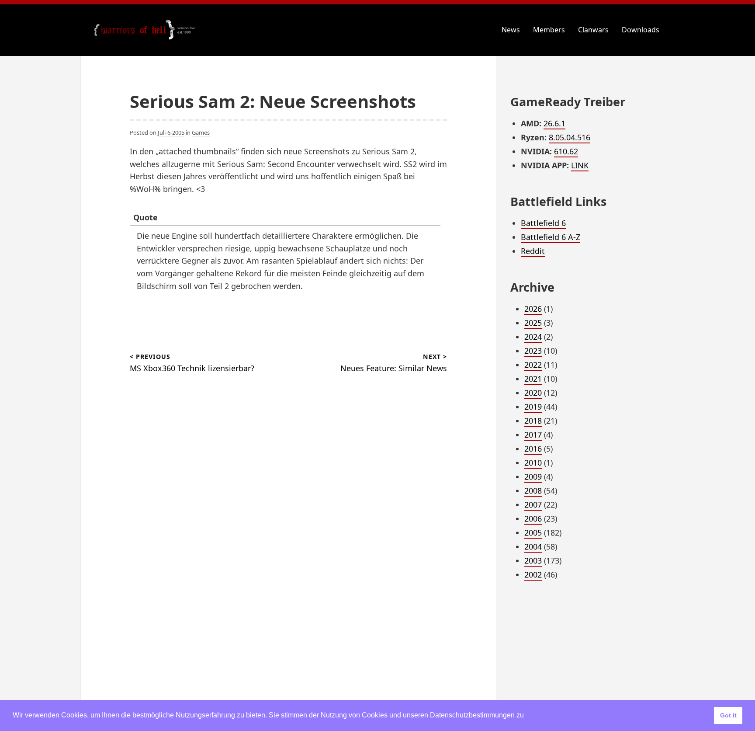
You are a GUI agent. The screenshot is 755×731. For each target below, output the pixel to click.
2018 (533, 420)
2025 (533, 322)
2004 (533, 546)
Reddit (533, 251)
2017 (533, 434)
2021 (533, 378)
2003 (533, 560)
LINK (580, 165)
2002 (533, 574)
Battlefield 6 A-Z (550, 237)
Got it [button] (728, 715)
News (511, 30)
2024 (533, 336)
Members (549, 30)
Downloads (640, 30)
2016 (533, 448)
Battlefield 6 (543, 223)
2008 (533, 490)
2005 (533, 532)
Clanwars (593, 30)
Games (201, 132)
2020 (533, 392)
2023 (533, 350)
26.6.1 (554, 123)
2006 (533, 518)
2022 (533, 364)
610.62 (566, 151)
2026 (533, 308)
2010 (533, 462)
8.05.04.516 (569, 137)
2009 (533, 476)
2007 (533, 504)
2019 (533, 406)
